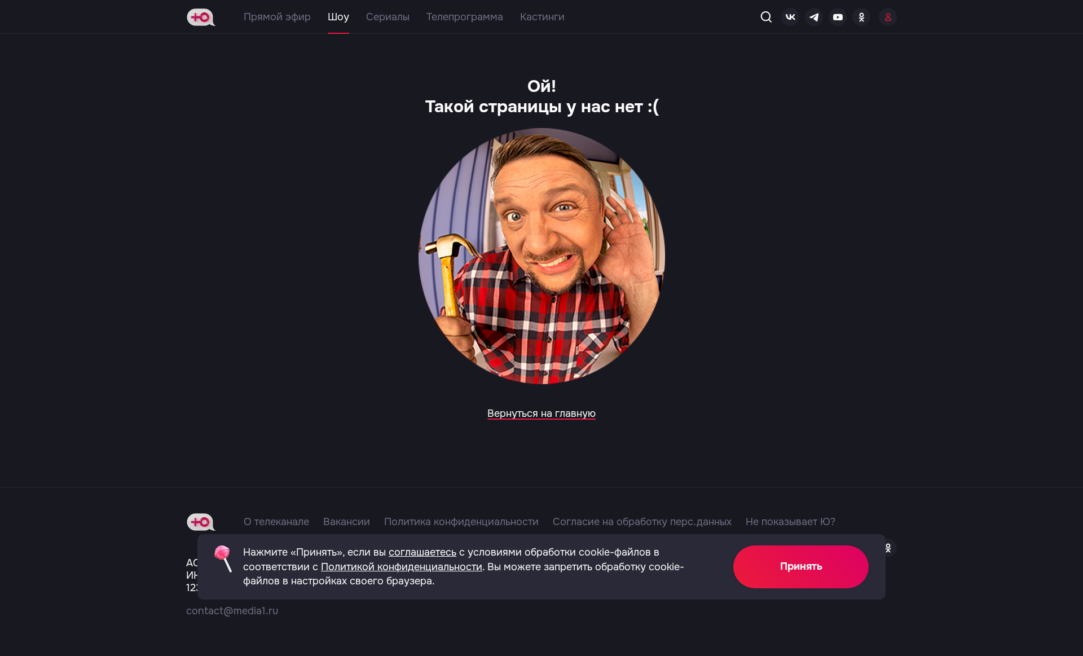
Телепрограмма (464, 17)
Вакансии (346, 522)
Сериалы (388, 17)
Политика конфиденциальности (461, 522)
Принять (801, 566)
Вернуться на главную (541, 413)
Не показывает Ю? (790, 522)
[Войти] (888, 17)
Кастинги (542, 17)
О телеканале (276, 522)
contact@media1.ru (232, 611)
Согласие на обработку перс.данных (642, 522)
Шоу (338, 17)
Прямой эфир (277, 17)
